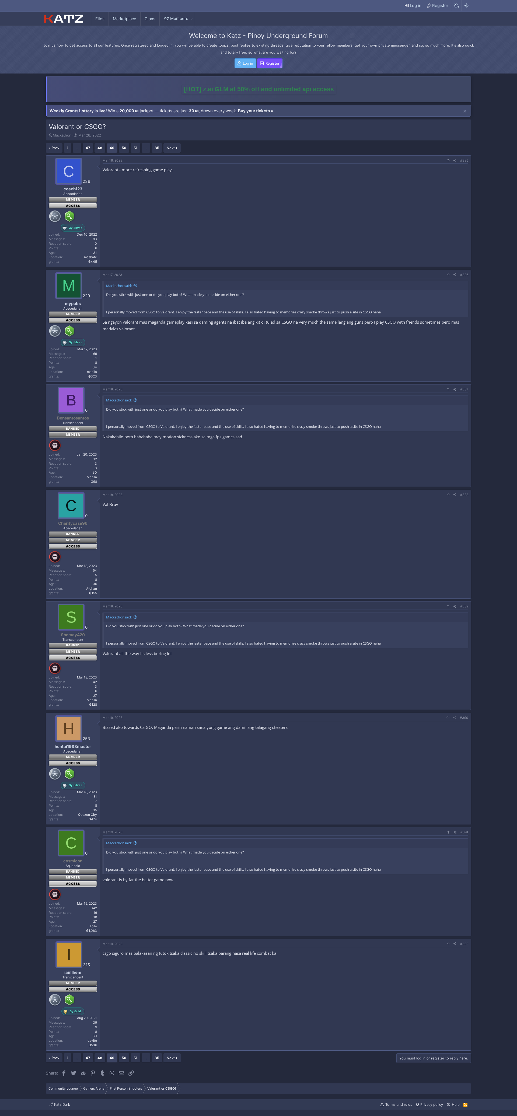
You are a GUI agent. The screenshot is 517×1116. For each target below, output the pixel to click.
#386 (464, 275)
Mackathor (62, 135)
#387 (464, 389)
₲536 (93, 1045)
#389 (464, 606)
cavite (92, 1040)
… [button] (77, 148)
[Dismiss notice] (464, 111)
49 (112, 148)
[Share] (455, 161)
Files (99, 18)
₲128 (93, 704)
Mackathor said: (119, 285)
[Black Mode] (466, 5)
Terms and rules (398, 1104)
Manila (92, 477)
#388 (464, 495)
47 (88, 148)
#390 (464, 718)
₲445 (92, 262)
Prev (55, 148)
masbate (90, 257)
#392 (464, 944)
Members (179, 18)
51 (135, 148)
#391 (464, 832)
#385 (464, 160)
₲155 (93, 593)
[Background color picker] (456, 5)
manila (92, 372)
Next (171, 148)
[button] (192, 18)
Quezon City (87, 815)
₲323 (92, 376)
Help (456, 1104)
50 (124, 148)
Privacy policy (431, 1104)
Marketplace (124, 18)
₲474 (93, 819)
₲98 (94, 482)
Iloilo (93, 926)
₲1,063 (91, 931)
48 (99, 148)
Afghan (91, 588)
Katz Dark (61, 1104)
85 (157, 148)
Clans (150, 18)
